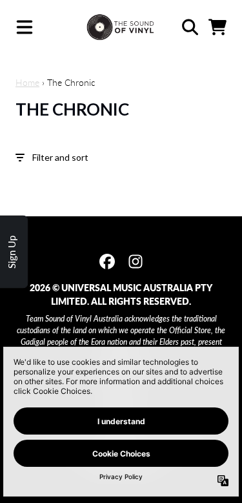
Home (27, 82)
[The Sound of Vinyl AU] (120, 27)
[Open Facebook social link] (107, 261)
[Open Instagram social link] (135, 261)
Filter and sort (60, 157)
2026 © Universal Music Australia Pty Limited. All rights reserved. (121, 294)
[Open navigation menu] (24, 27)
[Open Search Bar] (189, 27)
